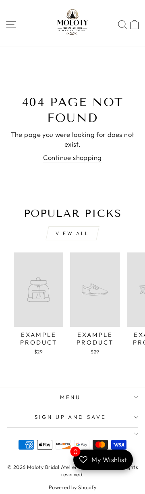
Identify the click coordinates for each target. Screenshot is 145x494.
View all (72, 233)
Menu (70, 397)
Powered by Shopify (72, 487)
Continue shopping (72, 157)
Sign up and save (71, 417)
